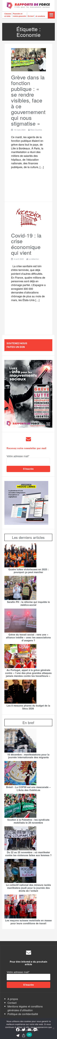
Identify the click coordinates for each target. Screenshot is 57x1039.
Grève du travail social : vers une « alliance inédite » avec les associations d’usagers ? (28, 637)
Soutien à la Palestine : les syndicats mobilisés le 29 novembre (28, 821)
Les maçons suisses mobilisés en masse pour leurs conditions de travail (28, 922)
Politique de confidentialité (22, 1014)
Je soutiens (40, 16)
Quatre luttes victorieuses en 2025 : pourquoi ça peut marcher (28, 571)
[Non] (53, 1028)
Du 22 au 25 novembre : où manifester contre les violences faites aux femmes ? (28, 854)
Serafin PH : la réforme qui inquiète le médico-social (28, 603)
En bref (31, 16)
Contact (12, 1003)
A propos (12, 999)
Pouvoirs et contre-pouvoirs (19, 14)
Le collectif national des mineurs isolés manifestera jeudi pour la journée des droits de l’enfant (28, 887)
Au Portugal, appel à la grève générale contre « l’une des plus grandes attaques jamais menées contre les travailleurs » (28, 673)
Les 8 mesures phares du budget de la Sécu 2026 (28, 707)
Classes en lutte (7, 14)
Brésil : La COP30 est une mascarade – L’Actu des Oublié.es (28, 789)
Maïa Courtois (36, 129)
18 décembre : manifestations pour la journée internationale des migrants (28, 756)
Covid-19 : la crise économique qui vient (26, 244)
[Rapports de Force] (28, 5)
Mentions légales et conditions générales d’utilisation (25, 1008)
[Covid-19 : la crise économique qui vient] (28, 217)
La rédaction (33, 259)
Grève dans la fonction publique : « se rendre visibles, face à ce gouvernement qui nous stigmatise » (28, 100)
